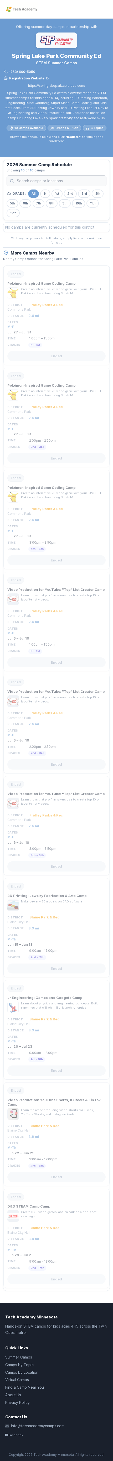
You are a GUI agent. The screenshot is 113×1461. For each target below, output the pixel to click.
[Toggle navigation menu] (106, 9)
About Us (13, 1395)
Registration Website (26, 78)
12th (13, 213)
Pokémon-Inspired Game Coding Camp (41, 283)
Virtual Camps (17, 1379)
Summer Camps (18, 1357)
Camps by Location (21, 1372)
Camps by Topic (19, 1364)
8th (51, 203)
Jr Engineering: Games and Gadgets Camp (44, 997)
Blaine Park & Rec (44, 917)
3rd (84, 194)
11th (92, 203)
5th (12, 203)
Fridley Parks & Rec (46, 305)
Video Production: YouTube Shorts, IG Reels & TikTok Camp (54, 1102)
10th (78, 203)
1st (57, 194)
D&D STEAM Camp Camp (28, 1206)
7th (38, 203)
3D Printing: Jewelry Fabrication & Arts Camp (46, 896)
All (33, 194)
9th (64, 203)
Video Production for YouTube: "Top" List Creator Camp (56, 589)
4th (97, 194)
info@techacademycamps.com (37, 1426)
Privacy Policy (17, 1402)
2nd (70, 194)
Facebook (15, 1435)
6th (25, 203)
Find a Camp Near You (24, 1387)
